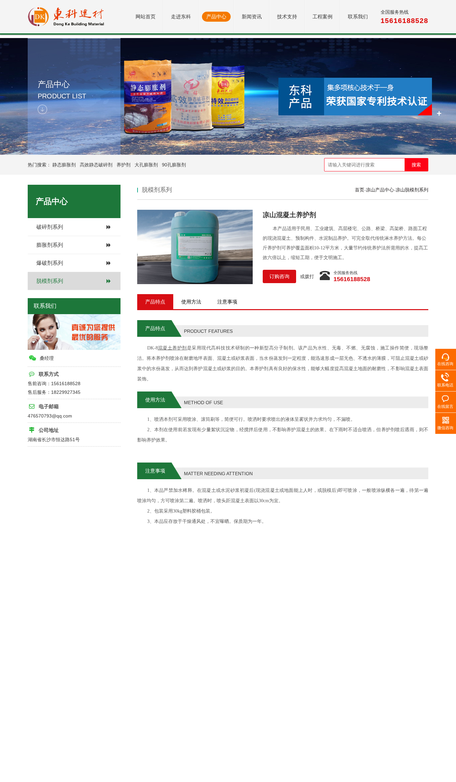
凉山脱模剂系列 (412, 189)
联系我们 (358, 16)
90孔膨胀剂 (174, 164)
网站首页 (146, 16)
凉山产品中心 (380, 189)
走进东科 (181, 16)
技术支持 (287, 16)
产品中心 (216, 16)
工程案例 (322, 16)
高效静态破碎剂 (96, 164)
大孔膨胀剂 (146, 164)
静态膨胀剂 (64, 164)
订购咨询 (279, 276)
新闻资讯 (252, 16)
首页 (359, 189)
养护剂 (124, 164)
